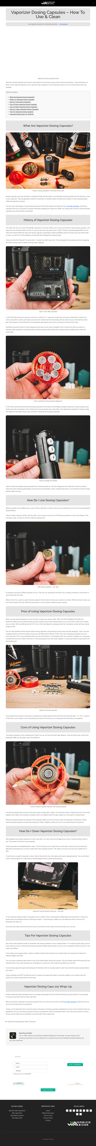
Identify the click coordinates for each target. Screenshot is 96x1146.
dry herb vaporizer (73, 206)
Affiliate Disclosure (48, 1113)
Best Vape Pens (17, 1113)
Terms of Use (48, 1115)
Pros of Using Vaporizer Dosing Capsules (23, 104)
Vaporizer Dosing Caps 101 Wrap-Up (22, 114)
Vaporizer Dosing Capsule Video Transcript (21, 1022)
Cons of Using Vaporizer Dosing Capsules (23, 107)
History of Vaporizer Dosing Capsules (22, 99)
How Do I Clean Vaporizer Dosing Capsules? (24, 109)
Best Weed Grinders (17, 1115)
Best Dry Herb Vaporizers (17, 1111)
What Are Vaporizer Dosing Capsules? (22, 97)
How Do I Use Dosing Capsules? (20, 102)
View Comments (48, 1090)
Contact (48, 1120)
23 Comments (63, 24)
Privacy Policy (48, 1118)
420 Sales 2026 (17, 1118)
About (48, 1111)
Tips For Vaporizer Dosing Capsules (21, 112)
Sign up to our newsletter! (22, 1074)
